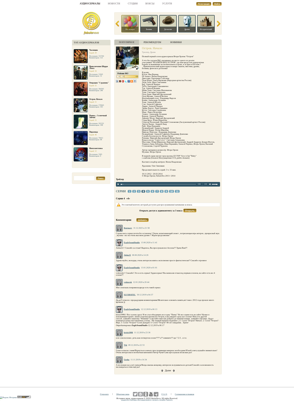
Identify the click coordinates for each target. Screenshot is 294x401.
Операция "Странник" (99, 83)
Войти (217, 4)
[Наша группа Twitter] (135, 394)
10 (171, 191)
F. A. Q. (164, 394)
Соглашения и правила (184, 394)
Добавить (142, 220)
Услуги (167, 3)
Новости (114, 3)
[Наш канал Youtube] (151, 394)
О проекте (104, 394)
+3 (123, 76)
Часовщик (93, 50)
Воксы (149, 3)
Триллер (145, 52)
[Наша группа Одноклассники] (145, 394)
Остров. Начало (95, 99)
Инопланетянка (96, 148)
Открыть (190, 210)
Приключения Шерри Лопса (98, 67)
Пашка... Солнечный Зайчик (98, 116)
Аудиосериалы (90, 3)
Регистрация (203, 4)
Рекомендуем (152, 42)
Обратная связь (122, 394)
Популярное (126, 42)
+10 (136, 76)
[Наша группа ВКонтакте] (140, 394)
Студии (133, 3)
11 (177, 191)
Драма (153, 52)
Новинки (176, 42)
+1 (119, 76)
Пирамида (93, 132)
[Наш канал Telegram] (156, 394)
